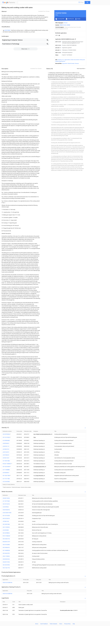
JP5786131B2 (6, 521)
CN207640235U (6, 509)
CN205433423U (6, 559)
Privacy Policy (67, 623)
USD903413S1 (6, 449)
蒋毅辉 (61, 25)
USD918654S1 (6, 455)
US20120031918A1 (7, 512)
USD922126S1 (6, 457)
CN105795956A (6, 434)
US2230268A (6, 530)
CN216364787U (6, 553)
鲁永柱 (65, 25)
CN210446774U (6, 538)
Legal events (67, 59)
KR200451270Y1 (6, 541)
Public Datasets (53, 623)
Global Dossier (70, 63)
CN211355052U (6, 527)
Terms (60, 623)
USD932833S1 (6, 472)
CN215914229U (6, 504)
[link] (25, 31)
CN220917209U (6, 562)
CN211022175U (6, 567)
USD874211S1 (6, 446)
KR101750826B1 (6, 535)
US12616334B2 (6, 481)
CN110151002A (6, 437)
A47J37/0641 (7, 30)
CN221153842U (6, 556)
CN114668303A (6, 550)
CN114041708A (6, 475)
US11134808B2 (6, 469)
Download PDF (60, 18)
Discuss (77, 63)
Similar (78, 18)
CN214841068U (6, 524)
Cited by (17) (61, 59)
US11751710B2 (6, 478)
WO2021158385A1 (7, 463)
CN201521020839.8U (7, 582)
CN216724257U (6, 518)
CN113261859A (6, 466)
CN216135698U (6, 544)
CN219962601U (6, 547)
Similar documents (74, 59)
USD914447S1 (6, 452)
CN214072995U (6, 564)
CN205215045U (6, 498)
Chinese (65, 22)
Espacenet (64, 63)
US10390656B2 (6, 440)
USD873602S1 (6, 443)
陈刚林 (68, 25)
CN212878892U (6, 533)
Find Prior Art (71, 18)
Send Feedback (44, 623)
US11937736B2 (6, 501)
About (36, 623)
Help (74, 623)
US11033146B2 (6, 460)
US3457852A (6, 506)
